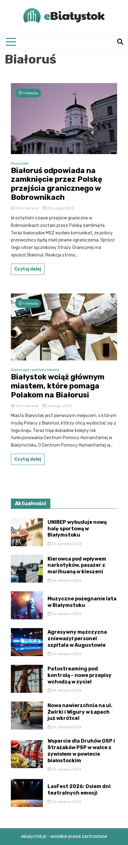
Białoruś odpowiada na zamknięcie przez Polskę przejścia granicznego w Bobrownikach (56, 184)
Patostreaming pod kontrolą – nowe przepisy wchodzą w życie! (80, 675)
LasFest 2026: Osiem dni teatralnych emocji (79, 789)
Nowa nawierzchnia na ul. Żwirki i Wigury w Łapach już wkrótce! (80, 711)
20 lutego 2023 (60, 208)
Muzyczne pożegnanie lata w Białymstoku (82, 602)
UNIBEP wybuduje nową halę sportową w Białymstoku (77, 528)
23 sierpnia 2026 (66, 727)
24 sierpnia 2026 (66, 544)
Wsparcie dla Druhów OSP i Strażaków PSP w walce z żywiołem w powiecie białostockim (81, 750)
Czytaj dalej (27, 269)
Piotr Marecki (27, 208)
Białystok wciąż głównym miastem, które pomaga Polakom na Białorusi (57, 386)
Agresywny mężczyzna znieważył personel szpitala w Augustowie (77, 638)
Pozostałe (19, 163)
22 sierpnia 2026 (66, 802)
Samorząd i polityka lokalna (35, 370)
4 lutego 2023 (59, 406)
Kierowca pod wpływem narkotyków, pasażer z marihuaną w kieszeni (77, 565)
